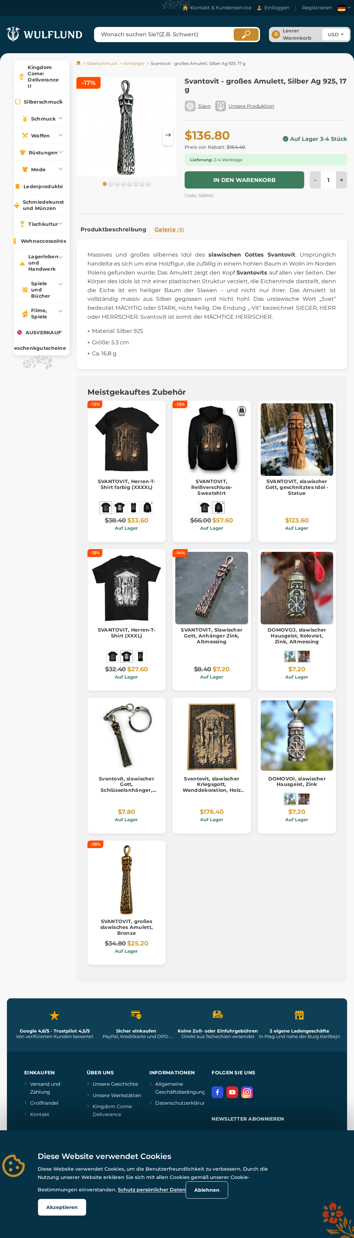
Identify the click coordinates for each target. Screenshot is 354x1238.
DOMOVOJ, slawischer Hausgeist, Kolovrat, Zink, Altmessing (297, 636)
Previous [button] (85, 135)
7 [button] (141, 183)
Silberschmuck (102, 63)
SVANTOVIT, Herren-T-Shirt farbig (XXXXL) (127, 484)
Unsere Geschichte (115, 1084)
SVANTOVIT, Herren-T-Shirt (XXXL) (127, 633)
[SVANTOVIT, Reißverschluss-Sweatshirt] (147, 507)
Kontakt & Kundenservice (220, 7)
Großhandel (44, 1103)
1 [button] (104, 183)
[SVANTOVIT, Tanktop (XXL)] (133, 507)
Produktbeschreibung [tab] (113, 229)
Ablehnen (207, 1190)
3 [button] (116, 183)
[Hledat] (246, 34)
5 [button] (129, 183)
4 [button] (122, 183)
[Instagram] (247, 1092)
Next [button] (168, 135)
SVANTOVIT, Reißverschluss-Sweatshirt (211, 487)
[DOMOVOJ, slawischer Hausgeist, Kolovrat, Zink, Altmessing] (304, 656)
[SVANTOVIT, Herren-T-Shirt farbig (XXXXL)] (106, 507)
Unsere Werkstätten (117, 1095)
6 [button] (135, 183)
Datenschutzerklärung (182, 1103)
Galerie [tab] (170, 229)
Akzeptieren (62, 1207)
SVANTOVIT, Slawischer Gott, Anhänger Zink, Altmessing (211, 636)
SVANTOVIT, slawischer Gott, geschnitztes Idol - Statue (297, 487)
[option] (126, 128)
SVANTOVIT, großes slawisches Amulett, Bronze (126, 927)
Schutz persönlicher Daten (152, 1190)
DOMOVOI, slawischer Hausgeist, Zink (297, 782)
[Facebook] (217, 1092)
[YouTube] (232, 1092)
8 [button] (147, 183)
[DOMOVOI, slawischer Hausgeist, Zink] (290, 656)
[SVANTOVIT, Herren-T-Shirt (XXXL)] (119, 507)
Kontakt (39, 1114)
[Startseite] (79, 63)
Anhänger (134, 63)
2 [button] (110, 183)
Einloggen (276, 7)
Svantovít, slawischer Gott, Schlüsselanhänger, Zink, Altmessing (126, 787)
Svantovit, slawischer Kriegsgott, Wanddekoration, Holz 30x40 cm (212, 787)
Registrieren (317, 7)
